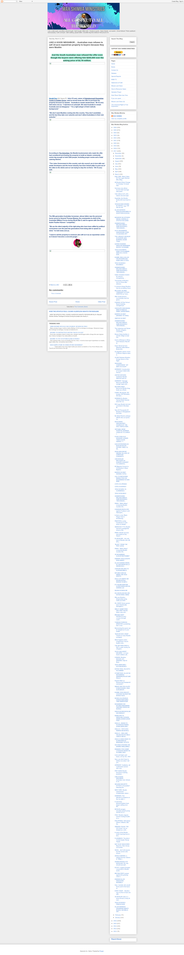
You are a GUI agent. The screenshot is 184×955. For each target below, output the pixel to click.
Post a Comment (56, 293)
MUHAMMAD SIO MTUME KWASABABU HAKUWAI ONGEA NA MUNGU (122, 706)
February (118, 915)
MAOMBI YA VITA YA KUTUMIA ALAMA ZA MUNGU (64, 339)
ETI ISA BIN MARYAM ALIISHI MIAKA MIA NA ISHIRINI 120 (122, 586)
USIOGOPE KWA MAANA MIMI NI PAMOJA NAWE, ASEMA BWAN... (123, 309)
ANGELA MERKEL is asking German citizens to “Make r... (122, 857)
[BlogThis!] (66, 285)
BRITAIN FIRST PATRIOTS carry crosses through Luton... (120, 617)
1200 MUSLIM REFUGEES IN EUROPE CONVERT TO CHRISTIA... (122, 461)
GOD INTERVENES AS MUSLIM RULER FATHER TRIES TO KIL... (122, 446)
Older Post (101, 302)
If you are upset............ (118, 98)
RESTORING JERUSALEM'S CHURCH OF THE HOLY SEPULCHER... (122, 424)
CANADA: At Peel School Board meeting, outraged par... (122, 304)
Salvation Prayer (116, 92)
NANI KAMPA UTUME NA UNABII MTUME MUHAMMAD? (66, 345)
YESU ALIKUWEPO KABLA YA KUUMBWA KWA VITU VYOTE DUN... (122, 252)
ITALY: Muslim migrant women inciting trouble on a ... (122, 816)
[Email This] (64, 285)
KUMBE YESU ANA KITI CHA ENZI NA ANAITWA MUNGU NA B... (123, 694)
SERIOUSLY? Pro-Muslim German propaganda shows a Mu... (122, 528)
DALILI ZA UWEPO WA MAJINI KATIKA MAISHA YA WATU (122, 580)
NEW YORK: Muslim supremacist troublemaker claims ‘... (122, 791)
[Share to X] (68, 285)
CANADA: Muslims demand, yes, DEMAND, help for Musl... (121, 660)
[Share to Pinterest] (71, 285)
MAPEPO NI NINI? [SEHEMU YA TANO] (122, 314)
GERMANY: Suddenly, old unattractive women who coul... (122, 766)
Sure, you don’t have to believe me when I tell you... (122, 760)
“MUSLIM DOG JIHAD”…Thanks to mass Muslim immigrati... (123, 635)
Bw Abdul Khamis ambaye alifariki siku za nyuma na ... (122, 417)
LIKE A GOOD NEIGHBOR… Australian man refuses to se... (122, 779)
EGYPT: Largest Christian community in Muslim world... (122, 869)
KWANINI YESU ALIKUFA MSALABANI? (122, 559)
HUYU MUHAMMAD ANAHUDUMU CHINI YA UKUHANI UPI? (122, 232)
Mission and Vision (117, 86)
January (117, 917)
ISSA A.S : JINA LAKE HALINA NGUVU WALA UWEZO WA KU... (122, 734)
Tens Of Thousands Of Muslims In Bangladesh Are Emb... (122, 411)
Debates (113, 73)
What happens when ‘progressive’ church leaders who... (121, 641)
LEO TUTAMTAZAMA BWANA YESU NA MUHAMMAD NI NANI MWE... (122, 479)
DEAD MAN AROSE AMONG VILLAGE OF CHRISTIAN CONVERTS (122, 454)
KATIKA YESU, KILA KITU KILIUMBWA (122, 669)
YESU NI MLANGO (120, 493)
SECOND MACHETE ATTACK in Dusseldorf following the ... (122, 785)
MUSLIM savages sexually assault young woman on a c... (122, 810)
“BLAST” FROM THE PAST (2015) (121, 545)
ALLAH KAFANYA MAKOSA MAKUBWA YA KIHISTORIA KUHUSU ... (123, 212)
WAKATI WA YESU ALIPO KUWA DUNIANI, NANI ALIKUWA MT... (122, 688)
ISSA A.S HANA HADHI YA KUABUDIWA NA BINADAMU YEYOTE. (122, 740)
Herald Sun (53, 98)
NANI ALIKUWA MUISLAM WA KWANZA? (122, 712)
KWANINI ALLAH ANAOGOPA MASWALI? (120, 880)
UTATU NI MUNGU (120, 486)
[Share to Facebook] (69, 285)
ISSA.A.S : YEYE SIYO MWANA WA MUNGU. (122, 729)
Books (113, 67)
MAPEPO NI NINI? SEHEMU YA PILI (121, 473)
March (117, 174)
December (118, 153)
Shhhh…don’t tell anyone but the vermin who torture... (122, 851)
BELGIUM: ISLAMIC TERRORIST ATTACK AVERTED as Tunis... (122, 292)
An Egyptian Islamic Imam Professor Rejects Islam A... (123, 353)
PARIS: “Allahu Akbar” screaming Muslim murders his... (121, 505)
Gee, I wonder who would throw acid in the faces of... (122, 886)
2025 (115, 130)
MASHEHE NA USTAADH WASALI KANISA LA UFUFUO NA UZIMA (122, 219)
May (116, 169)
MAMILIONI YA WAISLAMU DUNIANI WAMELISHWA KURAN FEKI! (122, 718)
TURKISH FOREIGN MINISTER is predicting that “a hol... (122, 623)
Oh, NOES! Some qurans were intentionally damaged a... (122, 604)
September (118, 158)
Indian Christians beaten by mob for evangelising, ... (122, 276)
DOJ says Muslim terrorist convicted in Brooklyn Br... (122, 405)
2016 (115, 921)
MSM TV (114, 79)
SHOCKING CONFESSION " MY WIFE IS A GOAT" (121, 365)
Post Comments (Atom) (81, 306)
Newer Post (53, 302)
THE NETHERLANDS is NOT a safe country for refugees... (122, 647)
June (116, 166)
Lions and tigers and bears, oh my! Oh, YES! (122, 755)
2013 (115, 928)
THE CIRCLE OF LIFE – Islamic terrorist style (122, 194)
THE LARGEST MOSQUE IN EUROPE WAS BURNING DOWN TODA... (122, 239)
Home (78, 302)
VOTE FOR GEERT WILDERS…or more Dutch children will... (121, 653)
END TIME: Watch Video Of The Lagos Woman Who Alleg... (122, 178)
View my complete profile (119, 118)
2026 (115, 127)
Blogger (101, 951)
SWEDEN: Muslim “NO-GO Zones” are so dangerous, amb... (122, 828)
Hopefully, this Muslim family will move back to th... (122, 199)
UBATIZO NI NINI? (120, 318)
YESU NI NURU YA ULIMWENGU (120, 490)
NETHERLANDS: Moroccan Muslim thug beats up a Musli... (122, 388)
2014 (115, 926)
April (116, 171)
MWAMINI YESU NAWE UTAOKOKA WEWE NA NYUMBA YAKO (122, 750)
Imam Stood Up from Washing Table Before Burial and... (122, 347)
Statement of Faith (117, 82)
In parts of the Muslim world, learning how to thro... (122, 834)
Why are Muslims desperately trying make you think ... (121, 599)
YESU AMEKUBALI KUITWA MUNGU (121, 665)
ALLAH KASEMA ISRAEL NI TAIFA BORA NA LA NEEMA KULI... (122, 564)
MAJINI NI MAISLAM (121, 590)
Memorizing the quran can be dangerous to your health (123, 629)
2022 (115, 138)
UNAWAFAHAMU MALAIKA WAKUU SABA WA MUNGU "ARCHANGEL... (121, 225)
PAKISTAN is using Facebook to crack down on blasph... (121, 522)
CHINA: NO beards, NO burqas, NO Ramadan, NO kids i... (122, 394)
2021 (115, 140)
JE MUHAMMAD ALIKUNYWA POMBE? (122, 555)
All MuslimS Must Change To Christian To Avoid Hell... (122, 184)
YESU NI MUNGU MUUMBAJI (120, 263)
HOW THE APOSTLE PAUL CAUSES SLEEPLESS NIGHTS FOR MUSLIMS (74, 311)
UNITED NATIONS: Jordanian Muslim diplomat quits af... (121, 376)
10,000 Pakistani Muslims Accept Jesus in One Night (122, 359)
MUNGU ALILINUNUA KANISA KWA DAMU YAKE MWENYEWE (121, 699)
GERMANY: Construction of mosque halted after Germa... (122, 370)
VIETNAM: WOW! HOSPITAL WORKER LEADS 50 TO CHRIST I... (122, 431)
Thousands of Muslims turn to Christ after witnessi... (121, 282)
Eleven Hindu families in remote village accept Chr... (122, 335)
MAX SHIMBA (117, 116)
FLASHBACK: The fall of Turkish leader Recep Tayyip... (122, 840)
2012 (115, 931)
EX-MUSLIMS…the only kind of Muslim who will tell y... (122, 540)
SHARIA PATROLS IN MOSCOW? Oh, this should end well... (121, 863)
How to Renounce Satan (118, 89)
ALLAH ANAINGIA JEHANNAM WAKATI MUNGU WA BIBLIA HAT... (122, 909)
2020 (115, 143)
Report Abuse (116, 939)
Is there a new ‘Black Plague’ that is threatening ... (121, 516)
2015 (115, 923)
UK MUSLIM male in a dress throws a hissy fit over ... (122, 898)
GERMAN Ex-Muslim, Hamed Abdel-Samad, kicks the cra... (122, 400)
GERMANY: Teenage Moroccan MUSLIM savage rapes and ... (122, 382)
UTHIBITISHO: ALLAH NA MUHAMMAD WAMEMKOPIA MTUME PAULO (123, 675)
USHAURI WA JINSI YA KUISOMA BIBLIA (122, 569)
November (118, 156)
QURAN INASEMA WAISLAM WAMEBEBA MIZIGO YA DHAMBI (122, 245)
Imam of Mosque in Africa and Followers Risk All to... (122, 341)
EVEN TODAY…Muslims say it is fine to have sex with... (123, 892)
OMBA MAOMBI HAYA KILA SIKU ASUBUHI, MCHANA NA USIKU (68, 326)
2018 (115, 148)
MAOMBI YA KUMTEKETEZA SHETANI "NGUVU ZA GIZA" (67, 332)
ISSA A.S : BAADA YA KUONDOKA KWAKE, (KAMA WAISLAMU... (122, 724)
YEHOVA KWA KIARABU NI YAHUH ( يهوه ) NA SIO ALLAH (122, 205)
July (116, 164)
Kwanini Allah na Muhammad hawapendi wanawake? (122, 682)
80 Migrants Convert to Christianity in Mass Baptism (122, 468)
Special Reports (116, 76)
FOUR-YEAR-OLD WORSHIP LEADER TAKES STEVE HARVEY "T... (121, 439)
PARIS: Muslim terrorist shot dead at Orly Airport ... (122, 534)
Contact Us (114, 70)
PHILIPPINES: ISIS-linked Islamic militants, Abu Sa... (122, 822)
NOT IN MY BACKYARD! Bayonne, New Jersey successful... (122, 845)
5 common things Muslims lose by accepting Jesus (123, 287)
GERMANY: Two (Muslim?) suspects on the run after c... (122, 797)
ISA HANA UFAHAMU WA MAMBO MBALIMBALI (122, 745)
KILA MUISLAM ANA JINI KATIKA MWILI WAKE (122, 593)
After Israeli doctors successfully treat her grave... (122, 298)
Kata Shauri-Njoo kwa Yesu (119, 95)
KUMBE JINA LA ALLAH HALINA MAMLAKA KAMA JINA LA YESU (122, 259)
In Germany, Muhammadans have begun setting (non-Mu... (122, 804)
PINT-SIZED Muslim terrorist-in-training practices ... (121, 772)
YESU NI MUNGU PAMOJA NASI (120, 903)
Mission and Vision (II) (118, 101)
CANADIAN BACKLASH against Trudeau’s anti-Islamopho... (122, 511)
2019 (115, 146)
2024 (115, 132)
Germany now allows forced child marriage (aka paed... (122, 189)
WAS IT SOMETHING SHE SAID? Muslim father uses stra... (121, 610)
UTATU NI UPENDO (121, 484)
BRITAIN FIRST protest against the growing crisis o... (122, 875)
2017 (115, 151)
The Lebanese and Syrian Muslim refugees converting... (122, 330)
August (117, 161)
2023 (115, 135)
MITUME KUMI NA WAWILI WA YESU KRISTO (121, 574)
